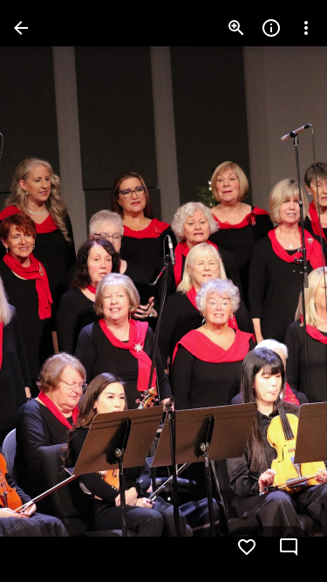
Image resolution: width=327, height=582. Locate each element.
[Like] (246, 547)
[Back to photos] (21, 28)
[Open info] (271, 27)
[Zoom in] (236, 27)
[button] (48, 291)
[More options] (306, 27)
